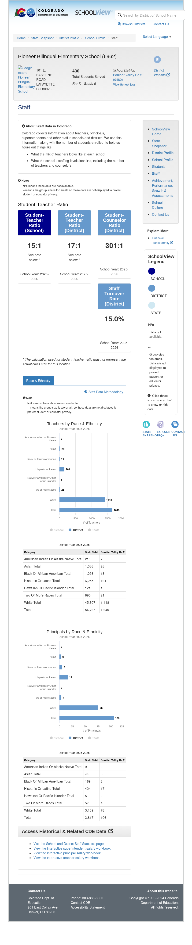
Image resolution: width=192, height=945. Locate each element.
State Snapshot (42, 38)
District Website (160, 72)
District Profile (69, 38)
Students (159, 166)
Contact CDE (80, 902)
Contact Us (161, 24)
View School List (124, 84)
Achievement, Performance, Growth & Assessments (162, 188)
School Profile (95, 38)
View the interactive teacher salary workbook (66, 857)
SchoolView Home (161, 131)
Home (21, 38)
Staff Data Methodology (105, 391)
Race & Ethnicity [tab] (38, 380)
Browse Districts (133, 24)
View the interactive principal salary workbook (67, 853)
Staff (156, 173)
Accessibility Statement (88, 907)
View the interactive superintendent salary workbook (72, 848)
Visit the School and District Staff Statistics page (68, 843)
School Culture (157, 205)
